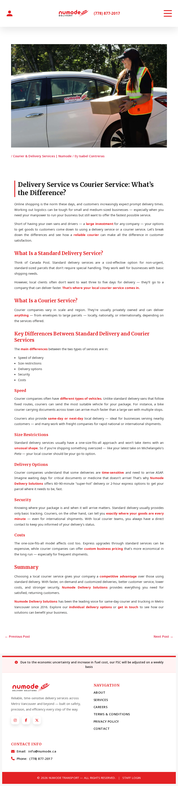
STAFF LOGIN (131, 778)
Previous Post (17, 636)
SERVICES (101, 700)
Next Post (163, 636)
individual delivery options (90, 607)
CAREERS (101, 707)
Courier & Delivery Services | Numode (42, 156)
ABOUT (99, 692)
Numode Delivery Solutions (84, 587)
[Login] (9, 13)
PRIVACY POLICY (106, 721)
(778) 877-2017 (107, 13)
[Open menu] (168, 13)
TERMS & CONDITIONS (112, 714)
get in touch (128, 607)
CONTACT (102, 729)
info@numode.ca (42, 751)
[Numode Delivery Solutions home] (74, 13)
